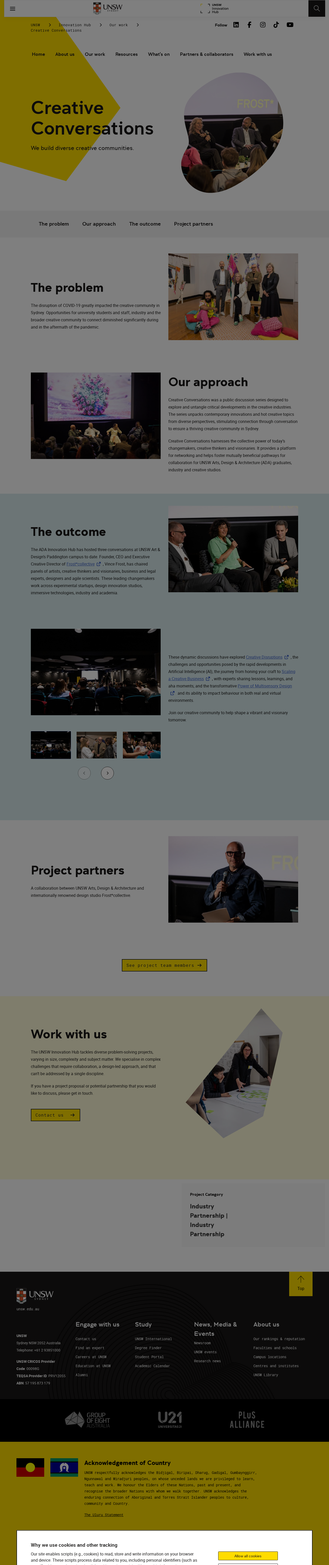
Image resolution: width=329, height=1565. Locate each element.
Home (38, 54)
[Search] (316, 8)
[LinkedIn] (236, 25)
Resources (126, 54)
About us (65, 54)
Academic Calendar (152, 1365)
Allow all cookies (247, 1556)
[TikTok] (276, 25)
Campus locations (269, 1356)
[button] (54, 224)
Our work (118, 24)
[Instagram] (262, 25)
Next (107, 781)
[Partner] (214, 8)
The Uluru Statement (103, 1514)
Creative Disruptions (268, 657)
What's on (159, 54)
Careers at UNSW (91, 1356)
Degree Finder (148, 1347)
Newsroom (202, 1342)
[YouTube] (289, 25)
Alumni (82, 1374)
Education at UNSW (93, 1365)
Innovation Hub (75, 24)
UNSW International (153, 1338)
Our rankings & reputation (279, 1338)
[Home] (107, 8)
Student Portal (149, 1356)
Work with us (258, 54)
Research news (207, 1360)
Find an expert (90, 1347)
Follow (221, 25)
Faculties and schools (275, 1347)
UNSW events (205, 1351)
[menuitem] (38, 54)
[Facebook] (249, 25)
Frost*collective (85, 564)
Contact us (86, 1338)
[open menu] (12, 8)
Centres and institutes (276, 1365)
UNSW (35, 24)
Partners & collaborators (206, 54)
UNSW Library (265, 1374)
